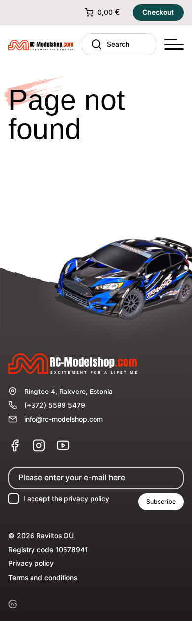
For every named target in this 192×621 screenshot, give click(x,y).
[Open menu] (173, 44)
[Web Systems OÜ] (12, 604)
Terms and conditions (42, 578)
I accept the (66, 499)
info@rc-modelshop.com (63, 419)
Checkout (158, 12)
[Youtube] (63, 445)
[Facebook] (14, 445)
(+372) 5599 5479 (54, 405)
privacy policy (86, 499)
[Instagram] (38, 445)
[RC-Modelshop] (40, 44)
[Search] (94, 44)
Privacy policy (31, 563)
